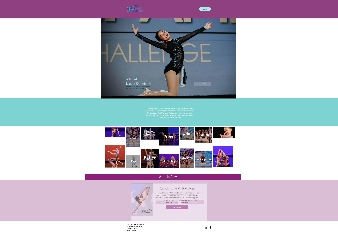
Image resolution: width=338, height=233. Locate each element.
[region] (133, 137)
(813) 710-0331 (132, 230)
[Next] (326, 200)
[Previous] (11, 200)
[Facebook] (210, 227)
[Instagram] (206, 227)
